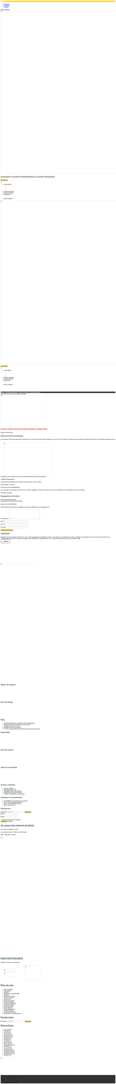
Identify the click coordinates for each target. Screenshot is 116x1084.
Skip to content (5, 9)
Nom (2, 521)
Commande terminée (10, 1012)
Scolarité (9, 188)
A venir (9, 195)
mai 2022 (6, 1040)
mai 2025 (6, 1032)
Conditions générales (10, 1003)
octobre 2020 (7, 1049)
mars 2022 (7, 1042)
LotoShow (10, 197)
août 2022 (7, 1038)
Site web (3, 527)
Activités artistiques (11, 392)
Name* (3, 813)
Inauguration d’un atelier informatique (11, 501)
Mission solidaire (9, 788)
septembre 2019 (8, 1053)
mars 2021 (7, 1048)
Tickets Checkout (9, 1010)
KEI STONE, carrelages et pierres (13, 802)
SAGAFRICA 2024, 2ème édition (13, 792)
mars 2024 (7, 1033)
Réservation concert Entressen (12, 1013)
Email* (2, 816)
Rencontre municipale (24, 724)
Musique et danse (9, 191)
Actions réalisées (8, 192)
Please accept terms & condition (11, 820)
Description (10, 185)
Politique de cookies (9, 996)
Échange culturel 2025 (10, 789)
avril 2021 (6, 1046)
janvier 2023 (7, 1035)
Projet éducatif (8, 1007)
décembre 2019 (8, 1052)
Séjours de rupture (12, 190)
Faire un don (4, 180)
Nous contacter (8, 198)
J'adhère (5, 541)
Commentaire (5, 518)
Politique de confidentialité (11, 993)
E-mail (3, 524)
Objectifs (9, 187)
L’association (7, 184)
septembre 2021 (8, 1045)
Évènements (7, 194)
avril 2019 (6, 1055)
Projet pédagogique (9, 1009)
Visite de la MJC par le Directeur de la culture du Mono (24, 728)
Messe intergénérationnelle (8, 499)
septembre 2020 (8, 1050)
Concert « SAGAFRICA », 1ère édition (14, 794)
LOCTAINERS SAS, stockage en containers (16, 800)
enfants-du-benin (21, 393)
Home (2, 392)
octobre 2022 (7, 1036)
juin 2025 (6, 1031)
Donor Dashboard (9, 1002)
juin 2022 (6, 1039)
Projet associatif (8, 1006)
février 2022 (7, 1043)
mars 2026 (7, 1029)
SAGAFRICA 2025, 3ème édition (26, 723)
